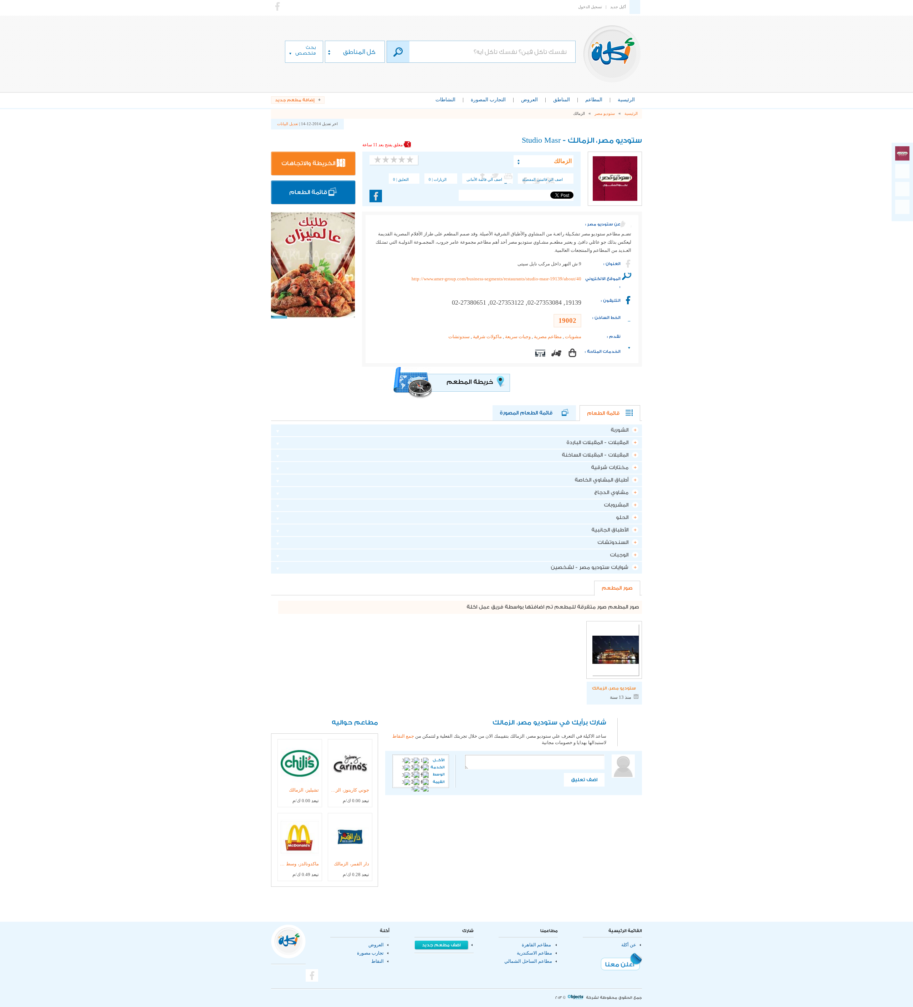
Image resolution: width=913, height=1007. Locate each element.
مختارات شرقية (609, 468)
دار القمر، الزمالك (351, 863)
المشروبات (616, 505)
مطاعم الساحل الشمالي (528, 961)
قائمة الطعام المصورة (531, 413)
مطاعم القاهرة (536, 944)
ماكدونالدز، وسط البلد (299, 863)
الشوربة (619, 430)
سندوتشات (459, 336)
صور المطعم (617, 588)
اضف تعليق (584, 779)
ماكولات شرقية (487, 336)
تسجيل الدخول (590, 7)
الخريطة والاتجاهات (309, 163)
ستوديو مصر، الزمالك (614, 688)
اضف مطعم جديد (441, 944)
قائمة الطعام (308, 192)
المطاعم (593, 99)
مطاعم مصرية (548, 336)
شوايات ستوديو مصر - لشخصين (589, 567)
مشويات (573, 336)
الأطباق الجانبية (609, 530)
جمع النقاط (403, 736)
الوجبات (619, 555)
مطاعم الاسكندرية (534, 953)
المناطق (561, 99)
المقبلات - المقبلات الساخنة (595, 455)
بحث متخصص (305, 50)
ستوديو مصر (605, 113)
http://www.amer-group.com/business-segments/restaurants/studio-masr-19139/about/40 (496, 278)
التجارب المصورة (488, 99)
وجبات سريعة (518, 336)
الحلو (622, 517)
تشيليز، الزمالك (304, 790)
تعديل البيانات (287, 124)
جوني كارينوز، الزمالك (349, 790)
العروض (529, 99)
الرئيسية (626, 99)
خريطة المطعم (471, 381)
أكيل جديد (618, 7)
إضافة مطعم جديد (295, 100)
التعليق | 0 (401, 179)
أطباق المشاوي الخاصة (601, 480)
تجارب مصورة (370, 953)
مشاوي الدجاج (611, 492)
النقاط (377, 961)
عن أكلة (628, 944)
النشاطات (445, 99)
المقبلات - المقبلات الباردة (597, 443)
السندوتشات (612, 542)
